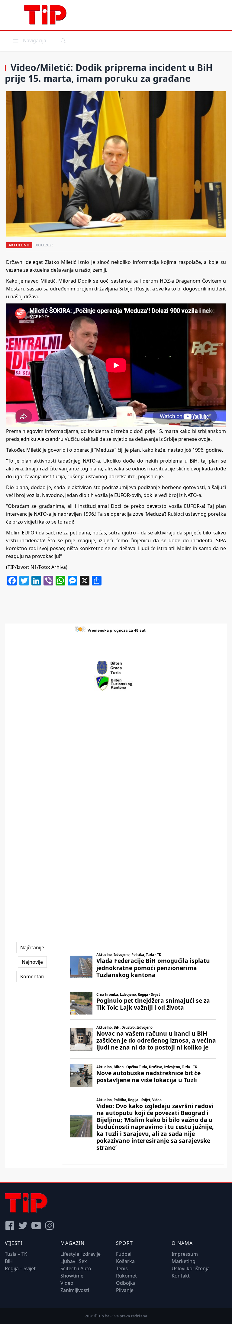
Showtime (71, 1275)
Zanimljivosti (74, 1290)
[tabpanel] (143, 1053)
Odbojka (126, 1283)
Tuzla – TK (16, 1254)
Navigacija (29, 40)
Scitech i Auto (75, 1268)
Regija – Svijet (20, 1268)
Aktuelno (19, 245)
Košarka (125, 1261)
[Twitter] (23, 1225)
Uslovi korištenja (191, 1268)
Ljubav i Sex (73, 1261)
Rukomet (126, 1275)
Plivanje (125, 1290)
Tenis (122, 1268)
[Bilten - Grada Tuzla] (116, 668)
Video (66, 1283)
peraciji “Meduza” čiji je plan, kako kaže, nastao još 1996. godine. (149, 450)
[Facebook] (9, 1225)
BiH (9, 1261)
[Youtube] (36, 1225)
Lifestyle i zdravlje (80, 1254)
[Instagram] (49, 1225)
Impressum (185, 1254)
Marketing (183, 1261)
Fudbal (123, 1254)
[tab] (32, 947)
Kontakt (181, 1275)
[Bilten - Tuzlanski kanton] (116, 683)
